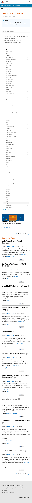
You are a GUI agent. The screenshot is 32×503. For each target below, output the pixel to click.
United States (25, 497)
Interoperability (17, 134)
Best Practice (17, 51)
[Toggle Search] (26, 2)
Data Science (17, 81)
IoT (17, 138)
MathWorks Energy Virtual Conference (12, 242)
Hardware (17, 120)
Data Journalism (17, 79)
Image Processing (17, 126)
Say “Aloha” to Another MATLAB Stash (14, 265)
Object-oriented (17, 158)
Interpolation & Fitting (17, 136)
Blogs (7, 1)
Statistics (17, 189)
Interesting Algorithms (17, 132)
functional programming (17, 112)
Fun (17, 108)
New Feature (17, 152)
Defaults (17, 89)
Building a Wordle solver (12, 38)
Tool (17, 201)
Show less (7, 209)
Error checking (17, 101)
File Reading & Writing (17, 106)
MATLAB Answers (6, 5)
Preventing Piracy (6, 488)
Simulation (17, 181)
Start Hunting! (6, 227)
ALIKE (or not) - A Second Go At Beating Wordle (17, 36)
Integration (17, 130)
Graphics (17, 118)
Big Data (17, 55)
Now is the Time (11, 34)
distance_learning (17, 93)
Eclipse (17, 95)
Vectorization (17, 207)
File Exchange (16, 5)
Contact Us (4, 490)
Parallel (17, 162)
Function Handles (17, 110)
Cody (23, 5)
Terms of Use (25, 488)
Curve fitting (17, 77)
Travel (17, 203)
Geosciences (17, 114)
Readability (17, 173)
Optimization (17, 160)
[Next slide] (29, 5)
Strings (17, 191)
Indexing (17, 128)
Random (17, 170)
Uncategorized (17, 205)
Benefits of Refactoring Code (13, 42)
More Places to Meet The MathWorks (16, 421)
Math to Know (17, 148)
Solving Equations (17, 185)
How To (17, 124)
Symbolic (17, 195)
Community (17, 73)
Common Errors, (10, 413)
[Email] (21, 259)
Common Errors (17, 57)
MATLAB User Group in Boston (13, 353)
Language (17, 140)
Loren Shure (10, 246)
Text (17, 197)
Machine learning (17, 144)
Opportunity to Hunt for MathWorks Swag (15, 309)
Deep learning (17, 87)
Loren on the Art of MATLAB (12, 14)
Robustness (17, 53)
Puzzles (17, 168)
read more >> (24, 254)
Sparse (17, 187)
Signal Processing (17, 179)
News (17, 154)
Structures (17, 193)
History (17, 122)
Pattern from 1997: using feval (14, 40)
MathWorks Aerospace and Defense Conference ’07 (15, 376)
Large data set (17, 142)
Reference (17, 175)
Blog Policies (17, 63)
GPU (17, 116)
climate (17, 67)
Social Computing (17, 183)
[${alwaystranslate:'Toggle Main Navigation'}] (29, 2)
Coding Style (17, 71)
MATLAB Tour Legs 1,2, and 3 (13, 451)
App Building (17, 61)
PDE (17, 164)
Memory (17, 150)
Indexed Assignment (9, 399)
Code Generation (17, 69)
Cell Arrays (17, 65)
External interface (17, 104)
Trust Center (5, 485)
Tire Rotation (7, 332)
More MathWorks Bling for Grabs (14, 286)
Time (17, 199)
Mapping (17, 146)
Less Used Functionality (17, 59)
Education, (8, 256)
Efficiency (17, 99)
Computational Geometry (17, 75)
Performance (17, 166)
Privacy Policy (20, 485)
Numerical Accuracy (17, 156)
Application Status (16, 488)
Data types (17, 83)
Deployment (17, 91)
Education (17, 97)
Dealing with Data (17, 85)
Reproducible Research (17, 177)
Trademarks (12, 485)
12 (19, 399)
